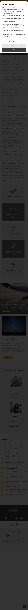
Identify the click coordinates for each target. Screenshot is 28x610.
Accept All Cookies (14, 50)
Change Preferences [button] (14, 42)
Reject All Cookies (14, 46)
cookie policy (8, 36)
